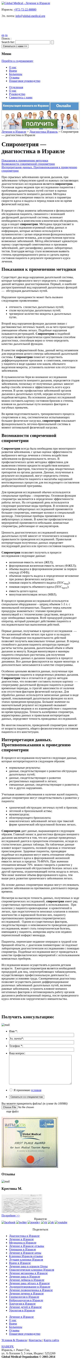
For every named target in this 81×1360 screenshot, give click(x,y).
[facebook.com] (8, 1222)
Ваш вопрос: (17, 1053)
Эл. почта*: (16, 1038)
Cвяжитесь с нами (20, 97)
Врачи (13, 70)
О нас (12, 67)
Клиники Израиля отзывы (26, 1256)
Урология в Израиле (22, 1310)
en (3, 35)
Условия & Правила (14, 1340)
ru (6, 35)
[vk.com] (44, 1222)
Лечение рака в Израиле (24, 1276)
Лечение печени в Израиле (26, 1293)
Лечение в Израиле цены (25, 1252)
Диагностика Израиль (43, 131)
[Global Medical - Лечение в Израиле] (26, 3)
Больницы (15, 74)
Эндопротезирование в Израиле (29, 1286)
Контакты (35, 1340)
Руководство (17, 94)
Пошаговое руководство (24, 80)
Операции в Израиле (22, 1249)
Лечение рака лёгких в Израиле (29, 1283)
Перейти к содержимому (17, 61)
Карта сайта (51, 1340)
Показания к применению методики (25, 160)
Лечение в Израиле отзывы (26, 1246)
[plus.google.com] (34, 1222)
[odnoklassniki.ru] (51, 1222)
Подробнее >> (11, 1215)
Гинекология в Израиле (24, 1296)
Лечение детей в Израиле (25, 1307)
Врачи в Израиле (20, 1263)
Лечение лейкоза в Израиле (26, 1279)
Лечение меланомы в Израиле (28, 1273)
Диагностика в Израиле (24, 1235)
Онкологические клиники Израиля (31, 1269)
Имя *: (13, 1031)
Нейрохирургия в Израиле (26, 1300)
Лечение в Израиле (14, 131)
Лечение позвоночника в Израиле (31, 1290)
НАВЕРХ (8, 1346)
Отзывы (14, 77)
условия (36, 1090)
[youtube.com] (61, 1222)
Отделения (16, 87)
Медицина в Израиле (22, 1242)
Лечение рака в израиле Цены (28, 1266)
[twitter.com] (21, 1222)
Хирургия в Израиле (22, 1303)
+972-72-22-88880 (25, 9)
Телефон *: (16, 1045)
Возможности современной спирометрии (28, 163)
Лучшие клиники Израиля (26, 1259)
